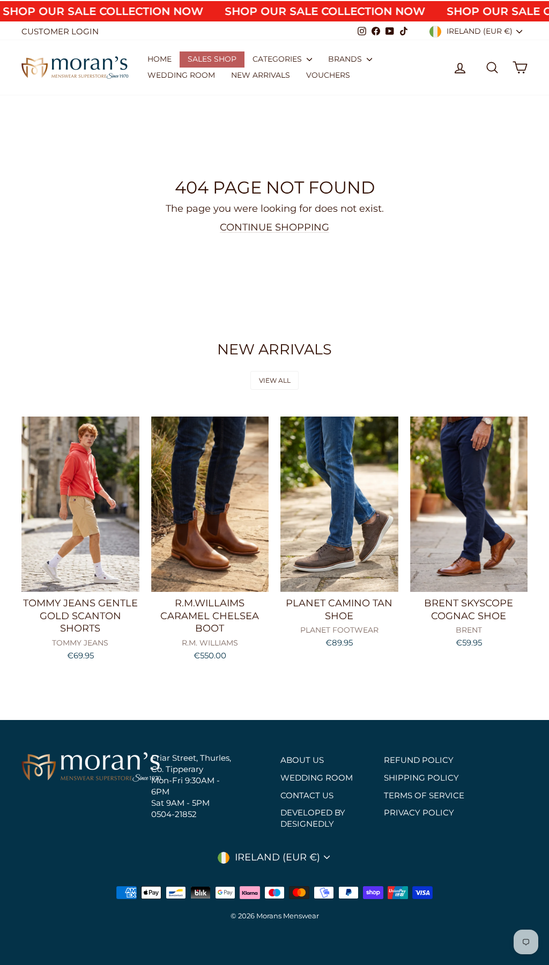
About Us (302, 760)
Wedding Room (181, 75)
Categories (278, 59)
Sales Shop (212, 59)
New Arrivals (260, 75)
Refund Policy (419, 760)
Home (159, 59)
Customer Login (60, 31)
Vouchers (328, 75)
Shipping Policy (421, 778)
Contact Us (306, 795)
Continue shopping (274, 227)
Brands (346, 59)
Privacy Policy (419, 812)
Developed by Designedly (312, 818)
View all (275, 380)
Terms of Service (424, 795)
